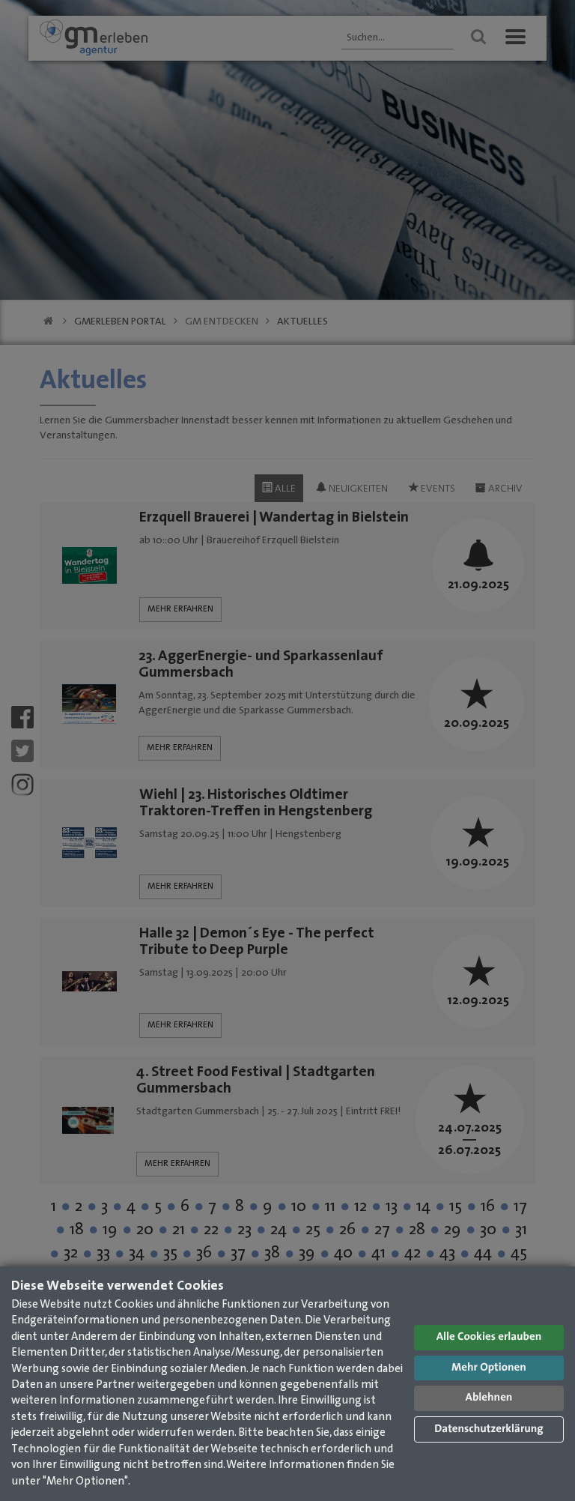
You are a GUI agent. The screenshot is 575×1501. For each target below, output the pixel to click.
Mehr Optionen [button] (488, 1368)
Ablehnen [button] (489, 1398)
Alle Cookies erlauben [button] (489, 1337)
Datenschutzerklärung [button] (488, 1429)
